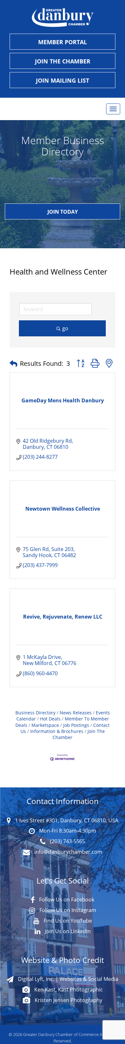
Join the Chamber (62, 61)
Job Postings (76, 725)
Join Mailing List (62, 80)
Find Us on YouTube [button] (67, 920)
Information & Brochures (56, 731)
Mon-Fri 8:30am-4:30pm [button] (67, 830)
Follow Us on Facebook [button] (66, 899)
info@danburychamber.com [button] (67, 851)
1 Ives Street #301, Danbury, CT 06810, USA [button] (66, 820)
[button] (13, 363)
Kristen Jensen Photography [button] (67, 1000)
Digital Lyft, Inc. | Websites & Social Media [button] (67, 978)
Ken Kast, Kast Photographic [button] (68, 989)
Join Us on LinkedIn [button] (67, 931)
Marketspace (45, 725)
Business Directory (35, 713)
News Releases (76, 713)
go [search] (65, 328)
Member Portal (62, 42)
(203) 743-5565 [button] (67, 841)
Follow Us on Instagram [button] (67, 910)
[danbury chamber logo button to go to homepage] (62, 17)
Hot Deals (50, 719)
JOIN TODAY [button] (62, 211)
